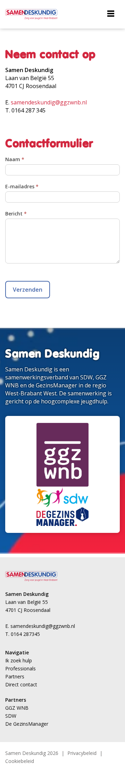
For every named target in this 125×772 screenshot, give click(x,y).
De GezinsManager (26, 723)
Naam (14, 159)
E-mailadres (22, 186)
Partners (14, 676)
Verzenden (27, 289)
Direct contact (21, 684)
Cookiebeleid (19, 761)
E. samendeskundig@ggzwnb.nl (40, 626)
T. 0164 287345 (22, 634)
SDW (10, 715)
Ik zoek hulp (18, 660)
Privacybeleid (82, 753)
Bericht (16, 213)
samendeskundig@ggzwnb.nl (49, 102)
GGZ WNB (16, 707)
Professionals (20, 668)
